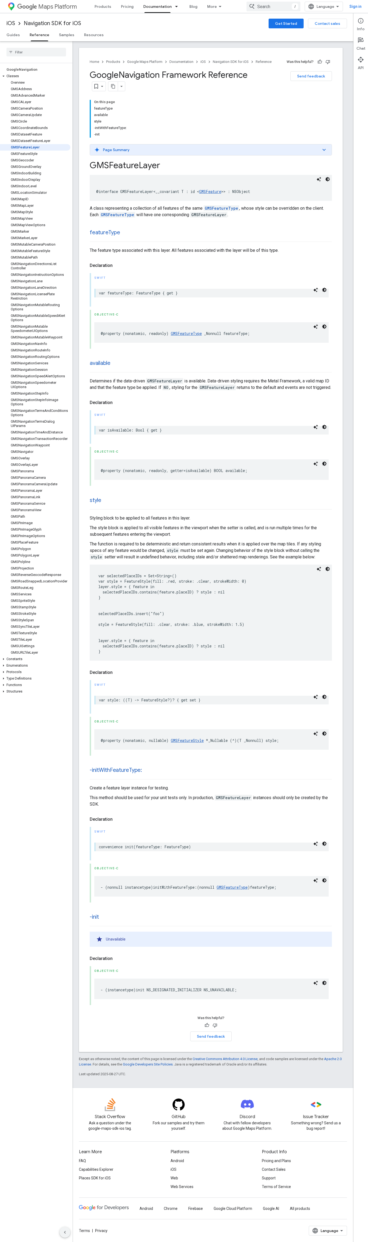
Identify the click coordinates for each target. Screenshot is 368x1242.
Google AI (271, 1208)
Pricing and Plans (276, 1161)
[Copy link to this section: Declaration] (118, 265)
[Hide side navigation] (65, 1232)
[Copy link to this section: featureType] (125, 233)
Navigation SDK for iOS (52, 23)
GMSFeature (210, 191)
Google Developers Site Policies (148, 1064)
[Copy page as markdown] (113, 86)
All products (300, 1208)
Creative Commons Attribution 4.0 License (225, 1059)
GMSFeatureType (221, 208)
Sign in (355, 6)
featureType (105, 232)
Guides (13, 34)
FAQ (82, 1161)
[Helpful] (320, 62)
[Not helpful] (328, 62)
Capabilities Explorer (96, 1169)
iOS (10, 23)
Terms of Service (276, 1187)
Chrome (171, 1208)
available (100, 363)
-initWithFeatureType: (116, 770)
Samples (66, 34)
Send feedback (311, 76)
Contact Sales (274, 1169)
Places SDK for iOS (95, 1178)
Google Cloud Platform (233, 1208)
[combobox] (273, 6)
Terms (84, 1231)
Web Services (182, 1187)
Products (103, 6)
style (95, 500)
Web (174, 1178)
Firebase (195, 1208)
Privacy (101, 1231)
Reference (39, 34)
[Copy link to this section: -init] (104, 917)
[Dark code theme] (327, 179)
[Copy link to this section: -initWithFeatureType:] (147, 770)
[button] (35, 76)
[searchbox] (36, 52)
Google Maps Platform (144, 62)
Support (269, 1178)
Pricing (127, 6)
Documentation (157, 6)
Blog (193, 6)
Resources (94, 34)
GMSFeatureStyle (187, 740)
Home (94, 62)
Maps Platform (57, 6)
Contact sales (327, 23)
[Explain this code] (319, 179)
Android (177, 1161)
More (212, 6)
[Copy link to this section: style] (106, 500)
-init (94, 917)
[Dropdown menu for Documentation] (178, 6)
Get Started (286, 23)
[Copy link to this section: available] (115, 363)
